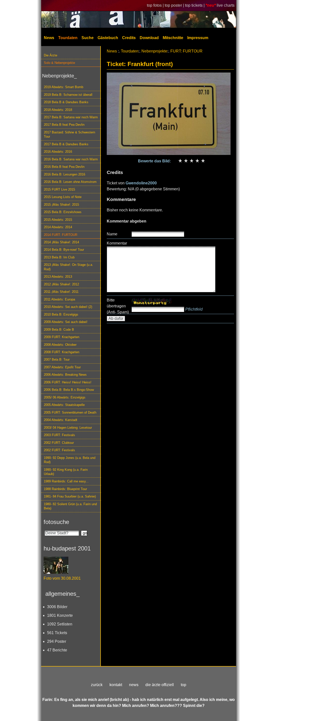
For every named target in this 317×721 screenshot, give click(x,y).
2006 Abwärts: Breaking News (65, 374)
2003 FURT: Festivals (59, 435)
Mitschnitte (173, 38)
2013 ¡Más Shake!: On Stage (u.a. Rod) (68, 267)
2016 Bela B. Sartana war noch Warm (71, 159)
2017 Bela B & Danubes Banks (66, 144)
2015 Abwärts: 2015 (58, 220)
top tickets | (195, 5)
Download (149, 38)
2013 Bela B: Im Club (59, 257)
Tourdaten (68, 38)
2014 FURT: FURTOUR (60, 235)
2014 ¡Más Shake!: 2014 (61, 242)
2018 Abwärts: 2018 (58, 110)
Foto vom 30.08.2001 (62, 578)
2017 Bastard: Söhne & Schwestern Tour (69, 134)
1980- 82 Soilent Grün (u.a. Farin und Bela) (70, 506)
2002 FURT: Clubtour (59, 443)
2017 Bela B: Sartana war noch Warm (71, 117)
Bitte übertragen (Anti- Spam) (118, 306)
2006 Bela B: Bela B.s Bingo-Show (69, 390)
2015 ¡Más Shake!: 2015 (61, 204)
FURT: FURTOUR (186, 51)
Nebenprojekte (154, 51)
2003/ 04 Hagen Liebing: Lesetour (68, 427)
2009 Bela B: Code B (59, 329)
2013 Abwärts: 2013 (58, 276)
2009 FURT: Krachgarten (61, 337)
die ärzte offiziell (159, 685)
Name (112, 234)
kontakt (115, 685)
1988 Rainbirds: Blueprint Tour (65, 489)
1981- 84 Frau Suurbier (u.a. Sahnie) (70, 496)
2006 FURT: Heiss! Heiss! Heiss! (67, 382)
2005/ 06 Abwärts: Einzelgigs (64, 397)
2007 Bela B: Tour (57, 359)
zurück (97, 685)
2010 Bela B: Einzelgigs (61, 314)
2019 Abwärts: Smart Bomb (63, 87)
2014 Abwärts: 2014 (58, 227)
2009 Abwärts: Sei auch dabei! (65, 322)
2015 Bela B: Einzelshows (62, 212)
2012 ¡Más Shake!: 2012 (61, 284)
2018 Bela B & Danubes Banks (66, 102)
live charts (226, 5)
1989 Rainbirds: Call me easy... (66, 481)
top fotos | (156, 5)
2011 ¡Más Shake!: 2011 (61, 292)
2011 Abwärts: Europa (59, 299)
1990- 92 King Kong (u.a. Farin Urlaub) (66, 472)
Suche (87, 38)
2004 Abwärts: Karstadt (60, 420)
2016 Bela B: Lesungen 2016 (64, 174)
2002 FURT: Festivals (59, 450)
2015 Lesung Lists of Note (62, 197)
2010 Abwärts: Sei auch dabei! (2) (68, 307)
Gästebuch (108, 38)
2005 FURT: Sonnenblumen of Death (70, 412)
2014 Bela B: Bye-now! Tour (64, 249)
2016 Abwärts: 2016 (58, 151)
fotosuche (56, 522)
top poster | (175, 5)
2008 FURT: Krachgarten (61, 352)
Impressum (197, 38)
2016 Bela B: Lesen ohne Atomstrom (70, 182)
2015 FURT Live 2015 (59, 189)
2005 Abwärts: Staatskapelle (64, 405)
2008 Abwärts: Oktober (60, 345)
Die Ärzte (50, 55)
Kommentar (117, 243)
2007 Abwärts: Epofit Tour (62, 367)
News (49, 38)
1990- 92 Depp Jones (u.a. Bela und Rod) (69, 460)
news (133, 685)
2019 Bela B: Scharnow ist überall (68, 95)
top (183, 685)
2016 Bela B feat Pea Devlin (64, 167)
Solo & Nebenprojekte (59, 63)
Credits (129, 38)
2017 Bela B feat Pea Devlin (64, 124)
